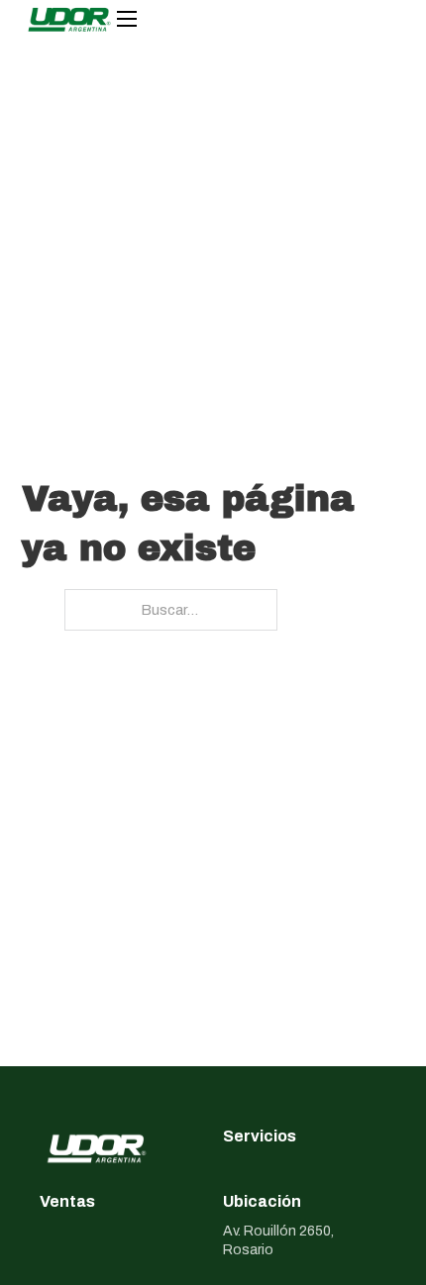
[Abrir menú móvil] (127, 19)
